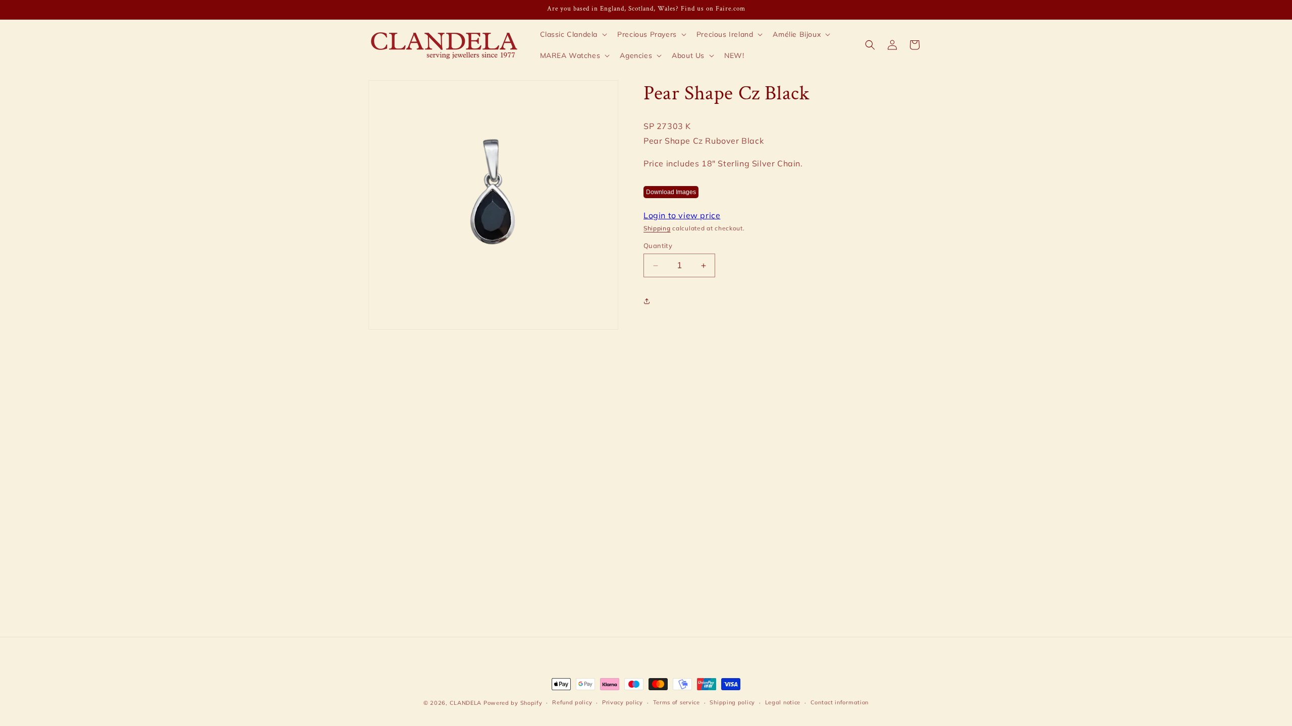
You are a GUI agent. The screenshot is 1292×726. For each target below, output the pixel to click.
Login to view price (681, 215)
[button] (573, 34)
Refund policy (572, 702)
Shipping (657, 228)
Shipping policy (732, 702)
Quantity (657, 245)
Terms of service (676, 702)
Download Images (671, 192)
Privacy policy (622, 702)
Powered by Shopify (513, 702)
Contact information (840, 702)
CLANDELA (466, 702)
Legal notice (782, 702)
